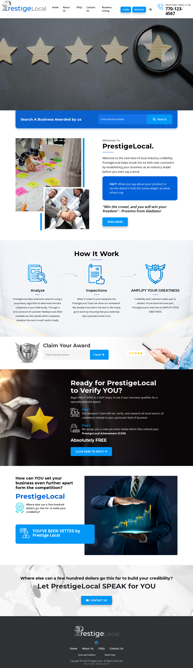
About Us (66, 9)
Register (139, 9)
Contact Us (90, 9)
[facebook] (96, 642)
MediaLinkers (102, 663)
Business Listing (107, 9)
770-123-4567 (174, 11)
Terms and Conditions (87, 655)
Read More (115, 221)
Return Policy (110, 655)
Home (55, 7)
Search (162, 119)
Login (126, 9)
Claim (97, 355)
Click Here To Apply (90, 451)
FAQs (79, 7)
